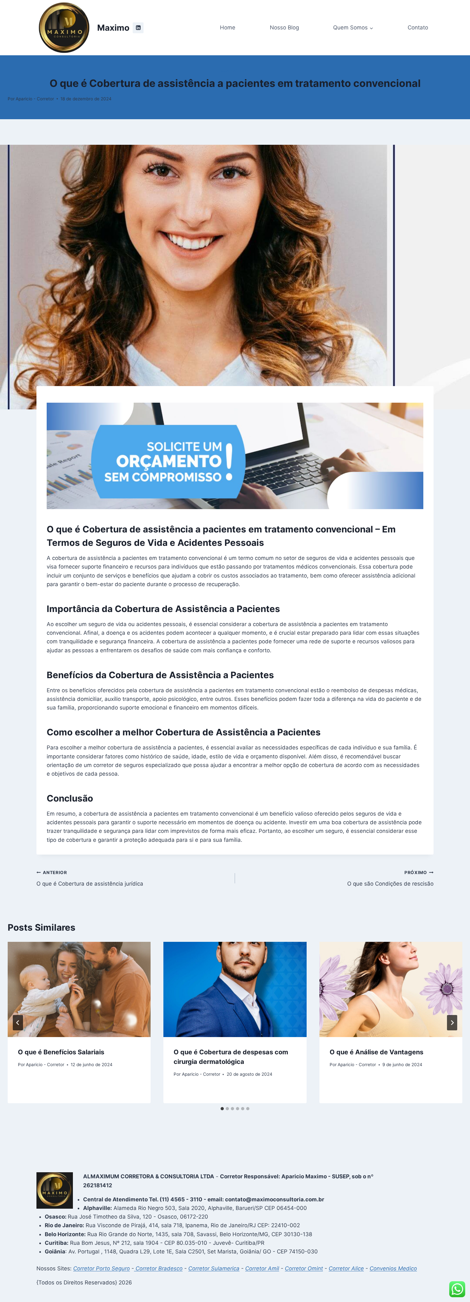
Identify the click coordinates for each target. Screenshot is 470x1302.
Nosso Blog (284, 27)
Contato (418, 27)
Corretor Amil (262, 1268)
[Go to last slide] (18, 1022)
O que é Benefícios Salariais (61, 1052)
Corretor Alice (346, 1268)
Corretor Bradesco (158, 1268)
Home (227, 27)
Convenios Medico (393, 1268)
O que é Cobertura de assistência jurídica (89, 878)
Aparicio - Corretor (35, 98)
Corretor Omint (304, 1268)
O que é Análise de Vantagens (376, 1052)
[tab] (222, 1108)
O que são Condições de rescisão (390, 878)
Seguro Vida (235, 70)
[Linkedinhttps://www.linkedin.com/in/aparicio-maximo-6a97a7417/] (138, 27)
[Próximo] (452, 1022)
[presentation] (79, 989)
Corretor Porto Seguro (101, 1268)
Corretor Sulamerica (213, 1268)
